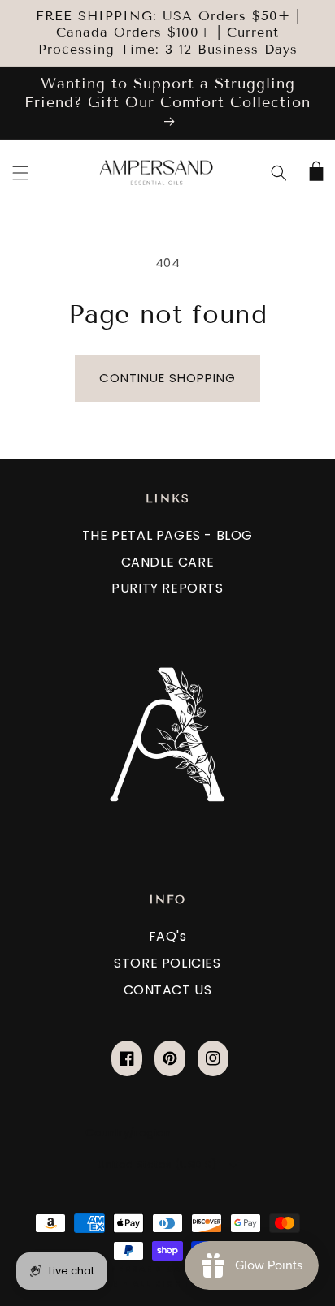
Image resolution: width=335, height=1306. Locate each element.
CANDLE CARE (168, 562)
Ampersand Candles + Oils (175, 1269)
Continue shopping (167, 377)
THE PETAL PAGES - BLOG (167, 535)
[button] (20, 173)
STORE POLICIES (167, 963)
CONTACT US (168, 990)
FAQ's (168, 936)
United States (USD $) (157, 1164)
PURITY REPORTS (167, 588)
